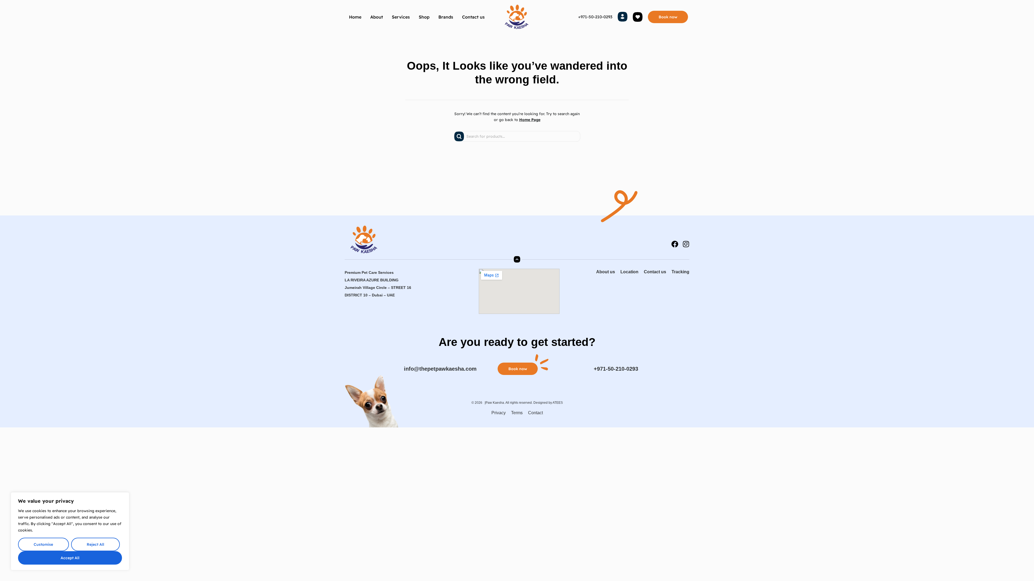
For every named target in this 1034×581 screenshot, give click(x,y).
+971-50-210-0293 (595, 16)
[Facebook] (674, 243)
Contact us (473, 17)
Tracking (680, 272)
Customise (43, 544)
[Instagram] (685, 243)
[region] (70, 531)
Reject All (95, 544)
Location (629, 272)
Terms (517, 412)
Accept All (70, 557)
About (376, 17)
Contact (535, 412)
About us (605, 272)
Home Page (529, 119)
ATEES (558, 403)
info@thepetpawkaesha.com (440, 369)
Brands (445, 17)
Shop (424, 17)
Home (355, 17)
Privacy (498, 412)
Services (401, 17)
